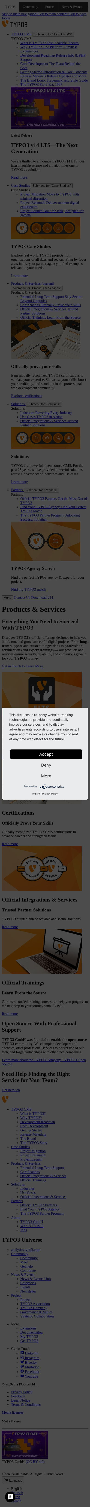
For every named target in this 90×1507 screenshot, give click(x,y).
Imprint (36, 793)
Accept (46, 754)
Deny (46, 765)
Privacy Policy (50, 793)
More (46, 775)
